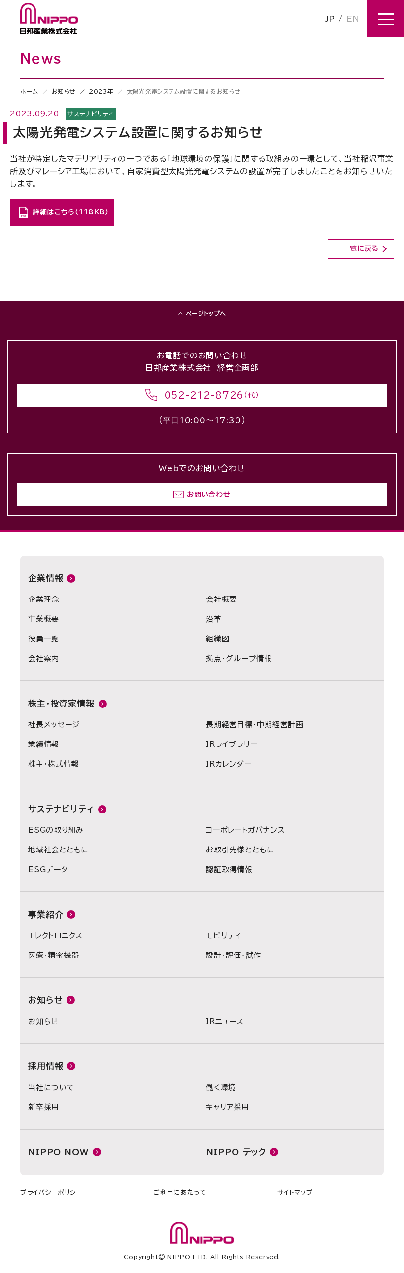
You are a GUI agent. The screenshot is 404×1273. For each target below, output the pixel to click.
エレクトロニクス (55, 935)
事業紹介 (45, 914)
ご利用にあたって (179, 1192)
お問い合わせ (208, 494)
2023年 (101, 91)
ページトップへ (206, 313)
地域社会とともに (58, 849)
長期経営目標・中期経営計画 (254, 724)
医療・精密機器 (53, 955)
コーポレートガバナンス (245, 830)
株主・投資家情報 (61, 703)
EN (352, 19)
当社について (51, 1087)
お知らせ (63, 91)
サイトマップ (295, 1192)
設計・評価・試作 (233, 955)
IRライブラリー (232, 744)
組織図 (217, 638)
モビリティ (223, 935)
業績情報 (43, 744)
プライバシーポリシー (51, 1192)
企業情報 (45, 578)
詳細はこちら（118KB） (71, 212)
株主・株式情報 (53, 764)
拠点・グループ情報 (239, 658)
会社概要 (221, 599)
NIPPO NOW (58, 1152)
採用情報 (45, 1066)
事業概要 (43, 619)
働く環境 (221, 1087)
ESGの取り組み (56, 830)
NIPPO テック (236, 1152)
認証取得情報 (229, 869)
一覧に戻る (361, 248)
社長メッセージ (53, 724)
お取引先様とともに (240, 849)
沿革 (214, 619)
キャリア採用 (227, 1107)
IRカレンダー (228, 764)
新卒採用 (43, 1107)
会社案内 (43, 658)
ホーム (29, 91)
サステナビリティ (61, 809)
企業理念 (43, 599)
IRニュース (225, 1021)
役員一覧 (43, 638)
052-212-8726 (204, 395)
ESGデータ (48, 869)
